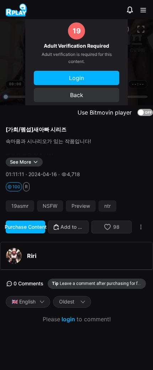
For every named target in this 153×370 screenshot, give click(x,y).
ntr (107, 206)
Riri (31, 255)
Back (76, 95)
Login (76, 77)
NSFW (50, 206)
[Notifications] (129, 10)
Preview (81, 206)
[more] (140, 227)
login (68, 319)
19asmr (19, 206)
